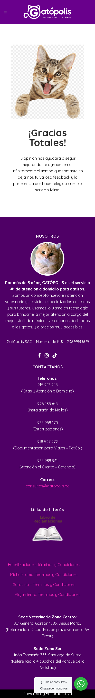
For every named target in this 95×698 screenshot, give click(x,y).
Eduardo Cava (59, 693)
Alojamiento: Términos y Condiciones (47, 594)
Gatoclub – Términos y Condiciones (43, 584)
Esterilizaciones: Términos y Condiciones (44, 564)
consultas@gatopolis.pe (47, 486)
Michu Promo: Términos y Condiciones (43, 574)
